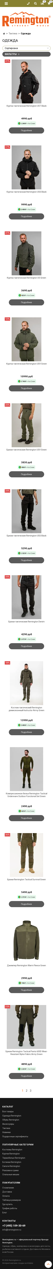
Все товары (8, 1111)
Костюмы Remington (12, 1149)
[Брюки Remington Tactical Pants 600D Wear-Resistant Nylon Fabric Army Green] (26, 1027)
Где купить (7, 1204)
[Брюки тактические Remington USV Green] (26, 425)
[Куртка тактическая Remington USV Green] (26, 339)
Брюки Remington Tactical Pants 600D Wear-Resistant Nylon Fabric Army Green (27, 1052)
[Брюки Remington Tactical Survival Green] (26, 855)
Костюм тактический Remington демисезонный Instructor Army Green (26, 709)
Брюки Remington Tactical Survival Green (26, 879)
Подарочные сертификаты (15, 1136)
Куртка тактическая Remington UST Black (27, 106)
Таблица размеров (11, 1200)
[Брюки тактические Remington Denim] (26, 597)
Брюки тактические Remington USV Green (26, 450)
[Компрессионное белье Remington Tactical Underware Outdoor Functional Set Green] (26, 769)
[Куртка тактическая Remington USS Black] (26, 167)
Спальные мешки (10, 1174)
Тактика (13, 33)
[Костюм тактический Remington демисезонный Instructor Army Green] (26, 683)
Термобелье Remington (13, 1158)
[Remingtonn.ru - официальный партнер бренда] (26, 18)
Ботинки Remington (11, 1162)
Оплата (6, 1196)
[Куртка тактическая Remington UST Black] (26, 81)
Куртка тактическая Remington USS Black (27, 192)
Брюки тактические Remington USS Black (26, 536)
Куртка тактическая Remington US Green (26, 278)
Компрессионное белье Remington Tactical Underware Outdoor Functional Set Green (26, 795)
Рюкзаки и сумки (10, 1170)
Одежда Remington (11, 1116)
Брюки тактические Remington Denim (26, 621)
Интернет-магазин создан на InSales (17, 1263)
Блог (4, 1212)
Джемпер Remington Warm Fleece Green (26, 965)
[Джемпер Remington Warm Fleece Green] (26, 941)
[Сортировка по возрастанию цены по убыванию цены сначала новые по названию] (26, 48)
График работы (9, 1208)
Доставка (7, 1192)
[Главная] (4, 33)
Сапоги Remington (11, 1166)
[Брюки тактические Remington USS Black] (26, 511)
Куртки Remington (11, 1153)
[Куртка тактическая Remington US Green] (26, 253)
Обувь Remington (10, 1120)
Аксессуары (8, 1124)
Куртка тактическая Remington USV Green (26, 364)
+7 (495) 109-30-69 (13, 1225)
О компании (8, 1188)
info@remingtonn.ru (11, 1230)
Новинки (6, 1132)
